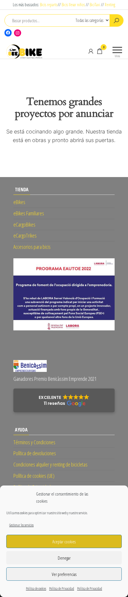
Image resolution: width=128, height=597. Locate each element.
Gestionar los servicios (21, 525)
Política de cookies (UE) (33, 475)
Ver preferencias (64, 574)
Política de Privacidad (61, 588)
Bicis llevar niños (73, 4)
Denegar (64, 558)
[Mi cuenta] (90, 51)
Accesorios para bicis (32, 246)
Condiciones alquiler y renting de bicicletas (50, 464)
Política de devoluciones (34, 453)
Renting (110, 4)
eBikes (19, 202)
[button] (64, 400)
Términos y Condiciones (34, 442)
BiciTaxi (95, 4)
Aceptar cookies (64, 542)
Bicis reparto (49, 4)
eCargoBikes (24, 224)
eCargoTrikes (25, 235)
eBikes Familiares (28, 213)
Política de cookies (36, 588)
